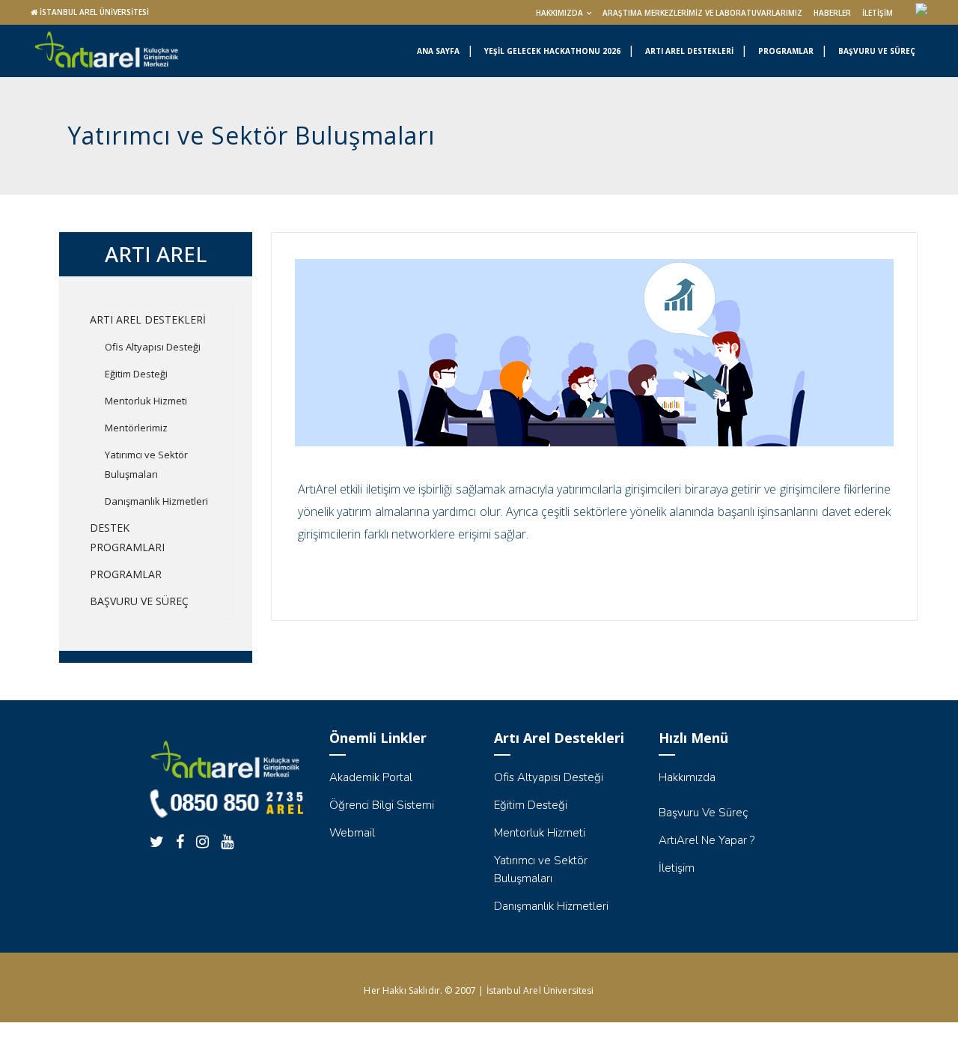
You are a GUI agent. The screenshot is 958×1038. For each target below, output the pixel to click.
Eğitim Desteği (136, 373)
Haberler (832, 12)
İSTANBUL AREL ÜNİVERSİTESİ (94, 12)
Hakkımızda (559, 12)
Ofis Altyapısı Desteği (153, 346)
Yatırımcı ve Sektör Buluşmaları (146, 464)
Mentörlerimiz (136, 427)
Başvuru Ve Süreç (703, 812)
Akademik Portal (370, 777)
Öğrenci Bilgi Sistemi (381, 805)
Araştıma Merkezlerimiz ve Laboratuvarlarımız (702, 12)
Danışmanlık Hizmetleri (156, 501)
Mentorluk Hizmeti (146, 400)
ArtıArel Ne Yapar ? (706, 840)
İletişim (877, 12)
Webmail (352, 832)
